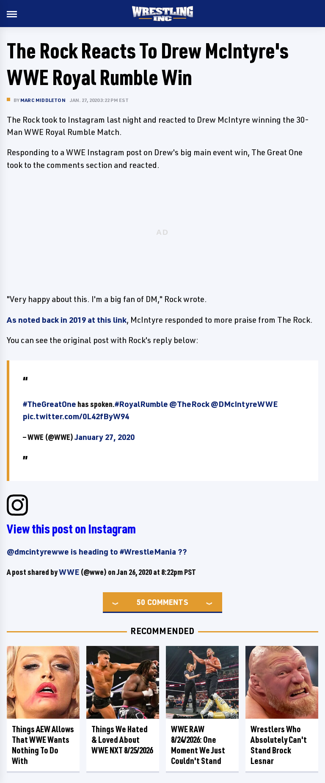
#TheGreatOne (49, 404)
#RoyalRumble (141, 404)
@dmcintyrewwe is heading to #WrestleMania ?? (97, 552)
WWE (69, 572)
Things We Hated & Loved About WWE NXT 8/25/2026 (122, 740)
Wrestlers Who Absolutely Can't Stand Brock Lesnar (279, 745)
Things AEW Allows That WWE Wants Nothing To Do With (43, 745)
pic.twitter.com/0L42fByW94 (76, 416)
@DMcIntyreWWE (244, 404)
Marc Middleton (43, 100)
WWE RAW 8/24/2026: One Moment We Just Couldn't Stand (198, 745)
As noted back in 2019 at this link (67, 320)
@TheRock (189, 404)
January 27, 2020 (104, 437)
